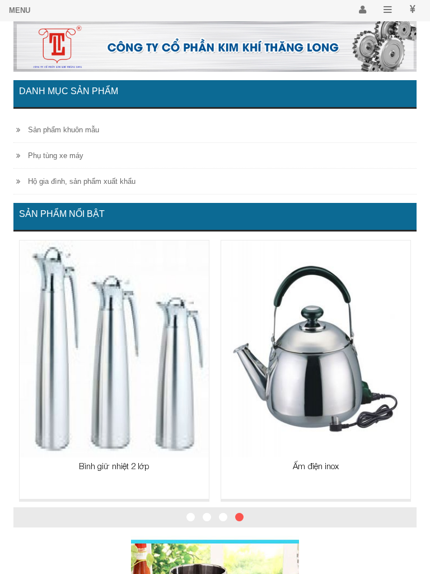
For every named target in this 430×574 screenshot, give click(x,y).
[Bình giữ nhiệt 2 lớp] (114, 348)
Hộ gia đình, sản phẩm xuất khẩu (80, 181)
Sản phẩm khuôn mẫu (62, 130)
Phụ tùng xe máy (54, 155)
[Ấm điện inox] (315, 348)
